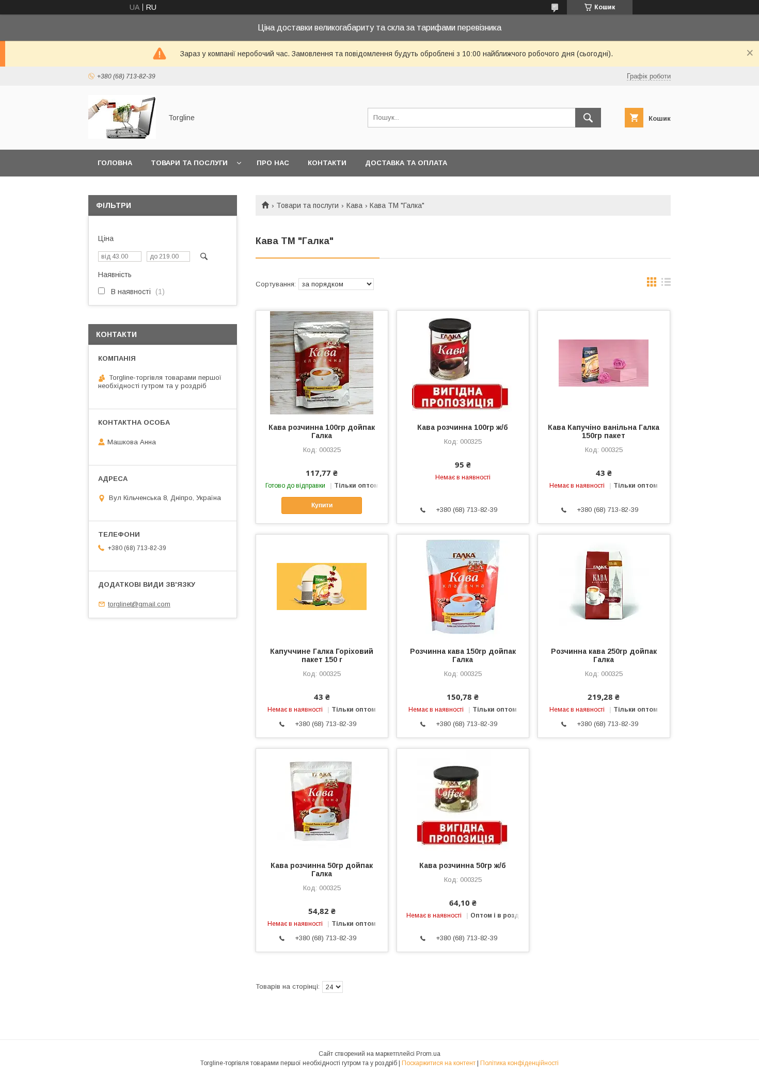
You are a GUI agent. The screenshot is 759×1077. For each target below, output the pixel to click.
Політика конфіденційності (519, 1063)
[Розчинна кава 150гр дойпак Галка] (463, 586)
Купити (322, 505)
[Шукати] (588, 117)
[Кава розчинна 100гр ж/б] (463, 362)
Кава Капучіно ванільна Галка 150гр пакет (603, 431)
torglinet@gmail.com (139, 604)
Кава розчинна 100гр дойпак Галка (321, 431)
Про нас (273, 163)
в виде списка (666, 284)
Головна (115, 163)
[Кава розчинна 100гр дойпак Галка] (322, 362)
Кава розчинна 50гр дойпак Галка (322, 869)
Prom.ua (428, 1053)
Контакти (327, 163)
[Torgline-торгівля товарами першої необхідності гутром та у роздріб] (122, 136)
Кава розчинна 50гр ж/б (462, 865)
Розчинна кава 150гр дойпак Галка (463, 655)
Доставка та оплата (406, 163)
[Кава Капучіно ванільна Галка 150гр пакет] (604, 362)
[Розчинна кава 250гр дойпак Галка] (604, 586)
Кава (354, 205)
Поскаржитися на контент (439, 1063)
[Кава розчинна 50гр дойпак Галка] (322, 800)
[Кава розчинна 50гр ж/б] (463, 800)
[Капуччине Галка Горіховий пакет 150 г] (322, 586)
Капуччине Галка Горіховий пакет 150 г (321, 655)
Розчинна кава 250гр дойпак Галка (604, 655)
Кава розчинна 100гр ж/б (462, 427)
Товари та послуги (189, 163)
